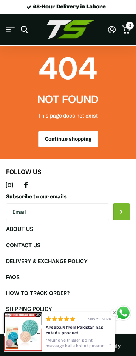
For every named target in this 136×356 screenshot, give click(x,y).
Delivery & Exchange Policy (47, 261)
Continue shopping (68, 139)
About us (19, 229)
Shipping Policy (29, 309)
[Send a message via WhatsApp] (123, 313)
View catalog (10, 30)
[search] (24, 29)
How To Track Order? (38, 293)
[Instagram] (9, 185)
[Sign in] (112, 29)
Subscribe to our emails (36, 196)
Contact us (23, 245)
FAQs (13, 277)
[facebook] (26, 185)
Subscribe (121, 211)
